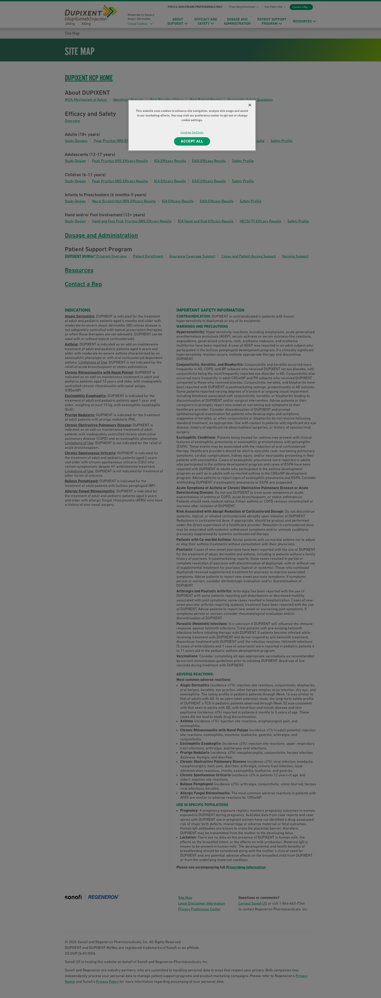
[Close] (250, 105)
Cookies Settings (192, 132)
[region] (192, 125)
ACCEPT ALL (192, 141)
